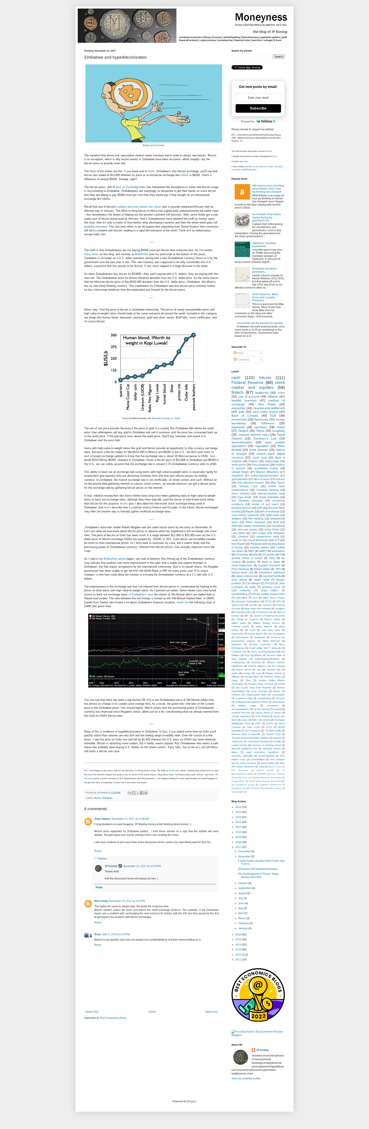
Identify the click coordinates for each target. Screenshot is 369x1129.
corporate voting (243, 698)
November (244, 856)
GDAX (185, 175)
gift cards (250, 630)
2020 (238, 832)
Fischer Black (252, 676)
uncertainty (278, 525)
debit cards (272, 515)
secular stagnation (240, 716)
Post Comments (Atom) (113, 1018)
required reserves (240, 712)
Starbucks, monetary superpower (264, 245)
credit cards (260, 457)
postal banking (266, 756)
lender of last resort (265, 504)
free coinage (278, 666)
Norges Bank (238, 781)
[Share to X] (138, 793)
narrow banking (261, 709)
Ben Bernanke (239, 770)
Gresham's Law (265, 438)
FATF (258, 723)
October (243, 883)
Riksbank (256, 543)
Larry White (238, 533)
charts (281, 427)
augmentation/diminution (267, 659)
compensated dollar (256, 694)
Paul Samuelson (253, 655)
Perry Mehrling (240, 569)
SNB (234, 525)
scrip (258, 673)
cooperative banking (257, 741)
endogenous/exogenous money (251, 702)
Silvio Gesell (237, 605)
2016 (238, 934)
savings (247, 673)
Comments (243, 359)
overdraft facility (272, 576)
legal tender (244, 497)
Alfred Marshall (271, 641)
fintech (237, 392)
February (243, 923)
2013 (238, 949)
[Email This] (129, 793)
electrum (280, 698)
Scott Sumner (258, 449)
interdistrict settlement (272, 572)
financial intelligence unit (244, 748)
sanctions (260, 427)
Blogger (191, 1101)
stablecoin (262, 392)
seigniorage (272, 461)
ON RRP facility (273, 730)
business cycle (271, 587)
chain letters (269, 590)
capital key (237, 741)
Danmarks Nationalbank (248, 601)
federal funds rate (242, 572)
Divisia (266, 720)
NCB (276, 522)
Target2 (243, 430)
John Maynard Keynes (250, 482)
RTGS (268, 601)
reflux (272, 558)
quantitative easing (266, 468)
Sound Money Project (263, 166)
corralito (277, 741)
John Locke (253, 727)
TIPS (278, 569)
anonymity (238, 408)
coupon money (239, 745)
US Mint (253, 605)
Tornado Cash (248, 486)
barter (252, 587)
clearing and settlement (269, 408)
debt (255, 554)
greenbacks (278, 702)
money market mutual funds (268, 594)
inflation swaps (247, 705)
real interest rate (264, 612)
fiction (257, 788)
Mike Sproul (278, 482)
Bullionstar (251, 169)
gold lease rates (271, 630)
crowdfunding (264, 698)
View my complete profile (246, 1078)
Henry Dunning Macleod (263, 651)
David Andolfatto (269, 497)
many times (91, 254)
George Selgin (240, 472)
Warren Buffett (272, 619)
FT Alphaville (274, 648)
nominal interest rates (254, 434)
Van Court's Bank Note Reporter (253, 687)
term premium (277, 759)
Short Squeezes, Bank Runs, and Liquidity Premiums (265, 297)
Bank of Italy (275, 766)
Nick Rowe (266, 404)
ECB (273, 415)
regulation (262, 446)
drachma (256, 662)
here (106, 507)
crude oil (236, 540)
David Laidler (256, 648)
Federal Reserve (247, 382)
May (241, 908)
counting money (240, 626)
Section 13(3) (273, 734)
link (241, 141)
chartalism (237, 475)
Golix (151, 171)
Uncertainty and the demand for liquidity (260, 323)
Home (152, 1011)
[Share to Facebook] (142, 793)
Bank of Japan (271, 561)
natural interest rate (246, 576)
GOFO (269, 723)
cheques (235, 694)
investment (272, 705)
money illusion (255, 633)
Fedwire (253, 461)
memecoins (237, 633)
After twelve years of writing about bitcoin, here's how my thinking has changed (268, 188)
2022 (238, 822)
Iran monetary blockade (246, 500)
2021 (238, 827)
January (243, 928)
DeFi (259, 507)
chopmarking (238, 662)
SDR (278, 601)
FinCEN (269, 583)
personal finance (241, 507)
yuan (261, 766)
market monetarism (254, 525)
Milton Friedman (255, 522)
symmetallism (258, 759)
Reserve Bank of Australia (245, 734)
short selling (239, 579)
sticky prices (238, 464)
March (242, 918)
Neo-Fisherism (252, 730)
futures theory (243, 669)
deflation (236, 518)
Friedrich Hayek (272, 676)
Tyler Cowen (259, 533)
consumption (278, 694)
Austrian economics (260, 644)
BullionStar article (115, 558)
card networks (241, 590)
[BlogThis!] (134, 793)
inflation (273, 396)
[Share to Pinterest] (146, 793)
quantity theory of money (246, 558)
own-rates (241, 597)
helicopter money (272, 788)
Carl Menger (253, 583)
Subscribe (258, 108)
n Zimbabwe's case (141, 594)
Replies (102, 858)
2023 (238, 817)
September (245, 888)
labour (234, 752)
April (241, 913)
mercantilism (237, 792)
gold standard (239, 479)
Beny (97, 934)
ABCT (255, 720)
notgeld (277, 709)
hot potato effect (271, 554)
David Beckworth (258, 540)
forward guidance (257, 666)
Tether (260, 430)
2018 (238, 842)
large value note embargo (258, 608)
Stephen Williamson (267, 472)
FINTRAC (262, 774)
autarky (277, 738)
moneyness (239, 419)
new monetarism (276, 633)
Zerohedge (132, 187)
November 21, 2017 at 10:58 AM (130, 818)
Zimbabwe (107, 798)
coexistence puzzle (244, 784)
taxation (251, 561)
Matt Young (101, 901)
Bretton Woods (265, 770)
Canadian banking (267, 489)
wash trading (268, 763)
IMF (247, 615)
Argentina (236, 644)
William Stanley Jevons (266, 623)
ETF (277, 540)
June (241, 903)
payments (238, 427)
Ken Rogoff (238, 543)
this (125, 503)
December (244, 851)
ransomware (242, 637)
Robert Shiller (262, 569)
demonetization (241, 442)
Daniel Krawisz (157, 145)
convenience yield (267, 536)
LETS (269, 727)
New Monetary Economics (269, 777)
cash (235, 377)
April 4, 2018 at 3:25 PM (116, 934)
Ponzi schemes (240, 493)
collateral (243, 536)
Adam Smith (261, 579)
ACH (255, 597)
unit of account (248, 396)
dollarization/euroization (265, 475)
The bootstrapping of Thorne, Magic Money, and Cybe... (258, 875)
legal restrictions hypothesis (262, 752)
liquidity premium (244, 400)
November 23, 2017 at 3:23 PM (127, 901)
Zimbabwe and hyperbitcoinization (258, 868)
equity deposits (264, 626)
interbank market (272, 748)
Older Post (211, 1011)
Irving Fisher (271, 529)
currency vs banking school (266, 745)
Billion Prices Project (274, 597)
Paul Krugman (260, 464)
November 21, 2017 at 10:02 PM (142, 866)
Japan (234, 680)
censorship (241, 554)
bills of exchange (270, 511)
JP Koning (111, 866)
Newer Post (92, 1011)
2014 (238, 944)
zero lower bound (265, 411)
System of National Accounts (269, 615)
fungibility (278, 430)
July (241, 898)
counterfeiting (239, 594)
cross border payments (245, 515)
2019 (238, 837)
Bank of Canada (244, 415)
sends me (182, 602)
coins (281, 392)
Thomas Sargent (240, 738)
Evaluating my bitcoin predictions (264, 270)
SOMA (281, 684)
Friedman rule (238, 651)
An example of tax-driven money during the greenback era (266, 217)
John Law (247, 777)
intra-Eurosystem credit (271, 493)
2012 (238, 954)
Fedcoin (280, 479)
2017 (238, 847)
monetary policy (243, 612)
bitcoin (97, 798)
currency (267, 605)
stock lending (262, 716)
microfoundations (240, 709)
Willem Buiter (238, 623)
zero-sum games (247, 529)
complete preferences (270, 784)
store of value (261, 479)
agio (283, 781)
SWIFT (263, 551)
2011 (238, 959)
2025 (238, 807)
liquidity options (259, 547)
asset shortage (259, 691)
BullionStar (141, 254)
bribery (276, 691)
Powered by (248, 121)
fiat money (261, 419)
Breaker (279, 166)
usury (244, 720)
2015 (238, 939)
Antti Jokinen (102, 818)
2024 (238, 812)
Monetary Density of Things (166, 418)
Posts (239, 353)
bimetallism (278, 551)
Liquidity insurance (269, 565)
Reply (97, 850)
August (242, 893)
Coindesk (236, 169)
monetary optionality (242, 756)
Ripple (250, 511)
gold (241, 411)
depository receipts (240, 788)
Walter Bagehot (261, 738)
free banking (255, 518)
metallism (280, 608)
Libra (248, 680)
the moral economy (246, 763)
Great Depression (241, 565)
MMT (251, 551)
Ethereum (267, 423)
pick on (120, 187)
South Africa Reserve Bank (262, 781)
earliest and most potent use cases (139, 206)
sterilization (259, 637)
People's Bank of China (260, 684)
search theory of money (268, 712)
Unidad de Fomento (247, 619)
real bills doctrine (266, 669)
